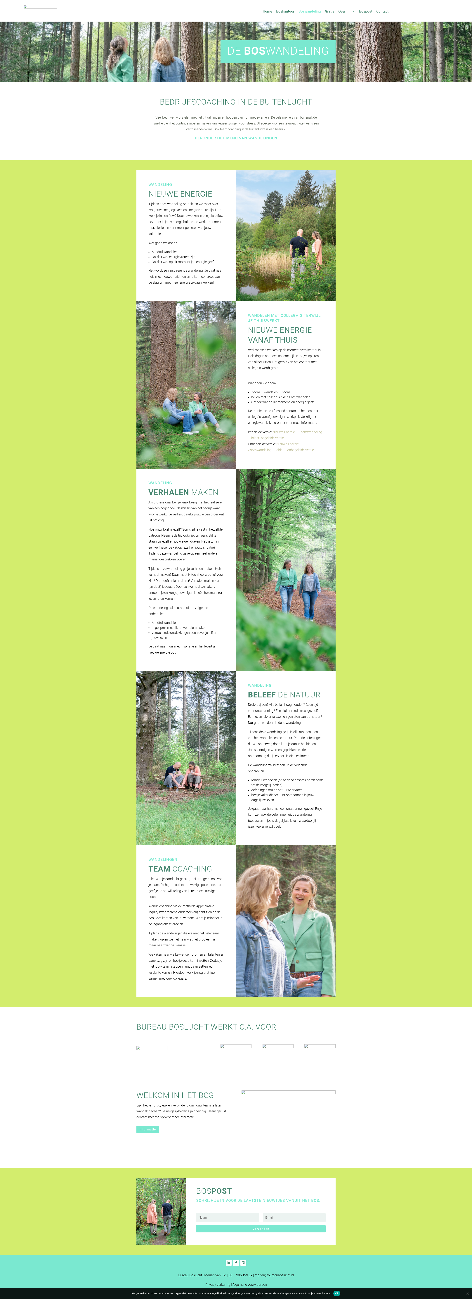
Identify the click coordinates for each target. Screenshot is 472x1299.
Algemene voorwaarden (249, 1284)
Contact (382, 11)
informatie (148, 1129)
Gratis (329, 11)
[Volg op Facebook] (236, 1263)
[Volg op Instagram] (243, 1263)
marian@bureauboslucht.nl (274, 1275)
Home (267, 11)
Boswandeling (310, 11)
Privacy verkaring (217, 1284)
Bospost (365, 11)
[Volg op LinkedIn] (229, 1263)
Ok (337, 1293)
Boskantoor (285, 11)
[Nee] (467, 1293)
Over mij (344, 11)
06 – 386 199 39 (240, 1275)
